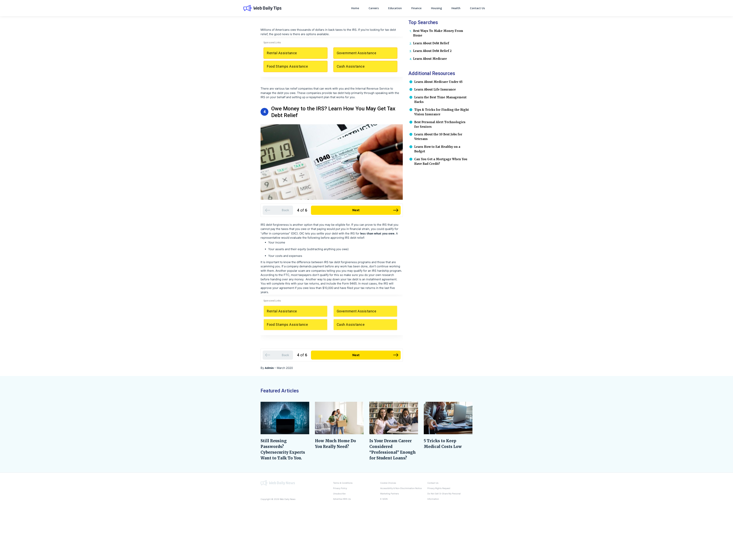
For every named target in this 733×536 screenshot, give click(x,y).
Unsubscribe (339, 493)
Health (455, 8)
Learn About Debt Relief (431, 43)
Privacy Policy (340, 488)
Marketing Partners (389, 493)
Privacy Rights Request (438, 488)
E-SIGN (383, 499)
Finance (416, 8)
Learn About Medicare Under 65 (438, 82)
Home (355, 8)
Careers (374, 8)
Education (395, 8)
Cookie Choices (388, 483)
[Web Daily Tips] (278, 482)
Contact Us (477, 8)
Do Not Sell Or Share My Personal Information (444, 496)
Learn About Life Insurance (435, 89)
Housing (436, 8)
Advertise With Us (342, 499)
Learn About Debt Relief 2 (432, 51)
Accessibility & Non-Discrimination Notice (401, 488)
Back (285, 210)
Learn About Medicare (430, 59)
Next (355, 210)
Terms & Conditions (343, 483)
